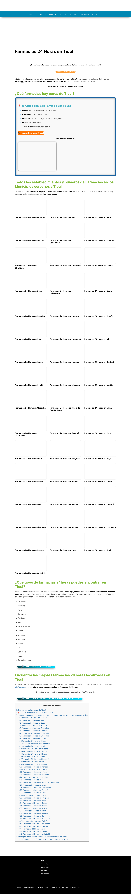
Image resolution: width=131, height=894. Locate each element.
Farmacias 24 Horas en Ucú (32, 829)
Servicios (62, 14)
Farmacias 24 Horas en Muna (32, 785)
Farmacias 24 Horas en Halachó (33, 749)
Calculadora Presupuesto (89, 14)
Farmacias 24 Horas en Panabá (33, 790)
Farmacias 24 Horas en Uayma (33, 826)
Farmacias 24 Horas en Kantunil (33, 769)
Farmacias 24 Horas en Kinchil (33, 772)
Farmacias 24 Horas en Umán (33, 831)
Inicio (30, 14)
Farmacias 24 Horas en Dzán (32, 741)
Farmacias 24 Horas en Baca (32, 723)
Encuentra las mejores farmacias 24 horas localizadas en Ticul (42, 839)
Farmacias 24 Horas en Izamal (33, 764)
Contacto (44, 864)
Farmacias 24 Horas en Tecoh (33, 806)
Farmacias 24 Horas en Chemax (33, 731)
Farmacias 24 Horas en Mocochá (34, 780)
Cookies (44, 870)
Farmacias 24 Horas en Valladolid (34, 834)
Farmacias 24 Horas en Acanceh (33, 718)
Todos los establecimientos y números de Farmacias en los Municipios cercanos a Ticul (52, 715)
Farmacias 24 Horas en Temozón (34, 816)
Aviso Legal (45, 867)
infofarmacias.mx (22, 687)
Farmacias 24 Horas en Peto (32, 793)
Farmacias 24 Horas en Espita (32, 746)
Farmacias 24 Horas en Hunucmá (34, 759)
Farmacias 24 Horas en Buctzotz (33, 726)
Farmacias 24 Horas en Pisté (32, 795)
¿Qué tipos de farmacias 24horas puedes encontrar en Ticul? (41, 837)
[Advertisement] (65, 31)
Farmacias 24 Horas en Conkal (33, 738)
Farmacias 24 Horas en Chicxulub (34, 736)
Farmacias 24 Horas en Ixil (31, 762)
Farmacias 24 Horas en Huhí (32, 757)
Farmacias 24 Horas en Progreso (34, 798)
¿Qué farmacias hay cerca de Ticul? (31, 710)
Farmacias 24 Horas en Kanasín (33, 767)
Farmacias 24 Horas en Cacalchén (34, 728)
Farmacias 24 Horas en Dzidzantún (34, 744)
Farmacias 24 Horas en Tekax (33, 808)
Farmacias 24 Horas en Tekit (32, 811)
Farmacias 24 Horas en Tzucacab (34, 824)
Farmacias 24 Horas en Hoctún (33, 751)
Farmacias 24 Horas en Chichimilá (34, 733)
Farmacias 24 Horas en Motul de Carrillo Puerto (40, 782)
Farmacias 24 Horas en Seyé (32, 800)
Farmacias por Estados (45, 14)
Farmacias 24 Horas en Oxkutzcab (35, 788)
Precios (73, 14)
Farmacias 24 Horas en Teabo (33, 803)
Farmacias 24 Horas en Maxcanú (34, 775)
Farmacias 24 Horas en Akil (31, 720)
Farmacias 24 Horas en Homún (33, 754)
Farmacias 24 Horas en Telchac (33, 813)
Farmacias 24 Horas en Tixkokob (34, 819)
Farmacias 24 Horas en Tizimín (33, 821)
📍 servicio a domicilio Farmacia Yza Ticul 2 (34, 713)
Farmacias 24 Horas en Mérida (33, 777)
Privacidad (45, 873)
